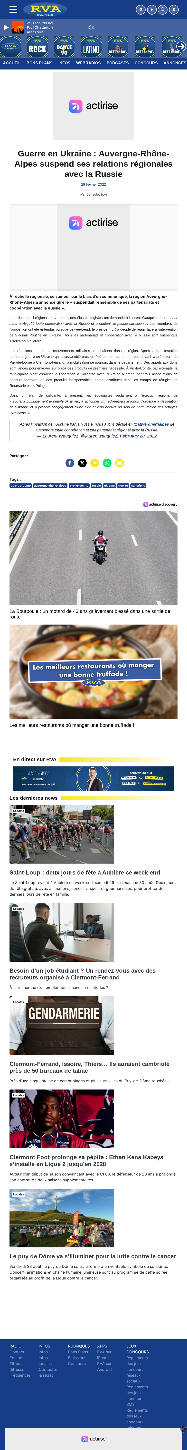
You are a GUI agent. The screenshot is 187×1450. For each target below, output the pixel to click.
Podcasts (118, 63)
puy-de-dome (21, 485)
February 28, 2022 (138, 436)
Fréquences (20, 1375)
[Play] (7, 27)
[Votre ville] (141, 10)
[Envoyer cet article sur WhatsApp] (106, 465)
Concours (146, 63)
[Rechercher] (163, 10)
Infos (64, 63)
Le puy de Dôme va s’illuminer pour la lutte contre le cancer (92, 1256)
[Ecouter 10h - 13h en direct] (93, 778)
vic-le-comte (79, 485)
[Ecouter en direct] (152, 10)
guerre (123, 485)
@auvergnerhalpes (151, 424)
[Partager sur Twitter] (81, 465)
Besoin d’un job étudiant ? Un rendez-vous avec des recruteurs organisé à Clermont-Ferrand (82, 974)
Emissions (77, 1357)
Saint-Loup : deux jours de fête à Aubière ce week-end (84, 872)
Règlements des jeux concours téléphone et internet (137, 1422)
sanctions (138, 485)
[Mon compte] (174, 10)
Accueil (12, 63)
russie (96, 485)
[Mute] (91, 27)
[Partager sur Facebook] (68, 465)
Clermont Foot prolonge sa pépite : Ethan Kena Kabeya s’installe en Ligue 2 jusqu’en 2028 (86, 1160)
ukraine (109, 485)
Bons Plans (40, 63)
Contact (16, 1351)
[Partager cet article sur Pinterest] (93, 465)
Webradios (88, 63)
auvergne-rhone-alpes (50, 485)
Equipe (15, 1357)
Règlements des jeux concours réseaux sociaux (137, 1369)
